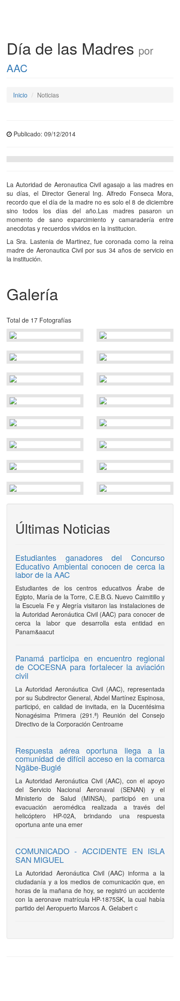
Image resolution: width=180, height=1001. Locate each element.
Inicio (20, 94)
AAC (17, 67)
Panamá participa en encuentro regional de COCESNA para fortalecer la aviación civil (90, 666)
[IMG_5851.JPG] (45, 335)
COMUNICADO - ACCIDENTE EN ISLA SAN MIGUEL (90, 855)
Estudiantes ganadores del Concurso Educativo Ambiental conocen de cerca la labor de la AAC (90, 566)
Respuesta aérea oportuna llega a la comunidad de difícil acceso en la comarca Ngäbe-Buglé (90, 758)
